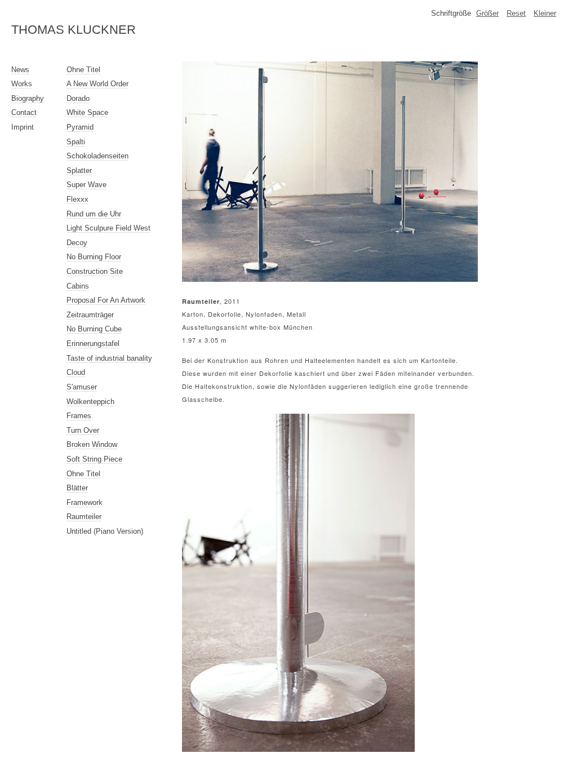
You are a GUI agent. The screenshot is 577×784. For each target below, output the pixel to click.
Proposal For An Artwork (105, 300)
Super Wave (86, 184)
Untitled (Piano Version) (104, 531)
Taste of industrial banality (109, 358)
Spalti (75, 142)
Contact (24, 112)
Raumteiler (83, 516)
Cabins (77, 286)
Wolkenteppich (90, 401)
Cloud (75, 372)
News (20, 69)
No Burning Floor (93, 257)
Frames (78, 415)
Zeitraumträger (90, 315)
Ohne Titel (83, 69)
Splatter (79, 170)
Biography (27, 98)
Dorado (78, 98)
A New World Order (97, 83)
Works (21, 83)
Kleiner (545, 13)
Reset (516, 13)
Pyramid (80, 127)
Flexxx (77, 199)
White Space (87, 112)
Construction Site (94, 271)
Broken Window (91, 444)
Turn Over (82, 430)
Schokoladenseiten (97, 156)
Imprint (22, 127)
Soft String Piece (94, 459)
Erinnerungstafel (92, 343)
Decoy (76, 242)
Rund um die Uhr (93, 214)
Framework (84, 502)
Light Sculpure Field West (108, 228)
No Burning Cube (94, 329)
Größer (487, 13)
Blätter (77, 488)
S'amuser (81, 387)
